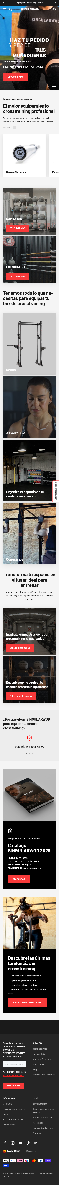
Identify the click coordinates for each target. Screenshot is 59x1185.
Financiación (9, 1124)
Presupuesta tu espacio (14, 1109)
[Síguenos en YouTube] (20, 1143)
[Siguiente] (55, 3)
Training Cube (39, 1054)
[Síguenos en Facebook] (5, 1143)
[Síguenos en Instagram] (13, 1143)
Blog (35, 1069)
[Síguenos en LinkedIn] (36, 1143)
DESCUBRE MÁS (15, 77)
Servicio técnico (40, 1104)
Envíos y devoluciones (43, 1128)
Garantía (37, 1133)
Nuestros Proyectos (42, 1059)
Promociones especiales (44, 1075)
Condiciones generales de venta (43, 1111)
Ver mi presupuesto (56, 491)
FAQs (5, 1114)
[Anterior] (3, 3)
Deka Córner (38, 1064)
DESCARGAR (19, 879)
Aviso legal (38, 1123)
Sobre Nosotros (40, 1049)
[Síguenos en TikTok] (28, 1143)
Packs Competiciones (13, 1119)
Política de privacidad (42, 1117)
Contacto (7, 1104)
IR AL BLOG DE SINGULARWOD (27, 1002)
